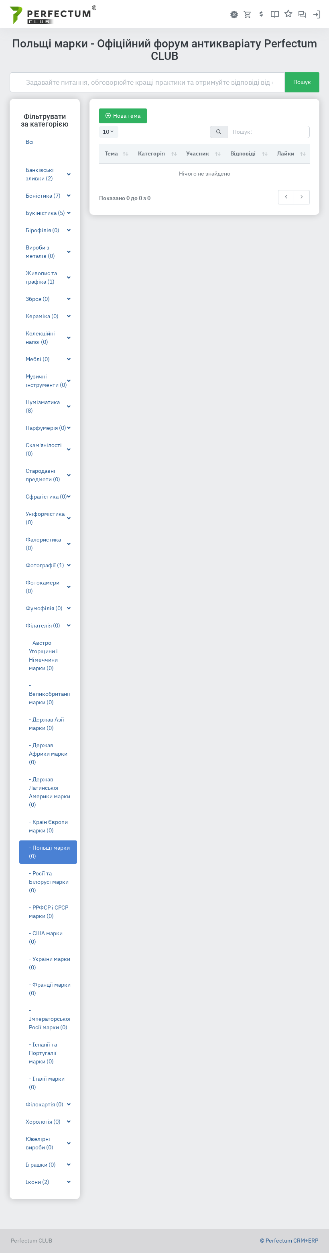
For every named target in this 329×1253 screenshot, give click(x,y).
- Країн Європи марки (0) (48, 826)
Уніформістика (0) (45, 518)
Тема (111, 153)
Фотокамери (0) (42, 587)
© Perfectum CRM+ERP (289, 1240)
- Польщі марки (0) (49, 852)
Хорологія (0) (43, 1121)
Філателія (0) (43, 625)
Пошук (302, 82)
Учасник (197, 153)
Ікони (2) (37, 1182)
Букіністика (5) (45, 213)
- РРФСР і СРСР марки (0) (48, 912)
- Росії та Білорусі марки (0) (49, 882)
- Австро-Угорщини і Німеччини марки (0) (43, 655)
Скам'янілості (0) (44, 449)
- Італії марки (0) (47, 1083)
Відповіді (243, 153)
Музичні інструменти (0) (46, 380)
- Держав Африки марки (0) (48, 754)
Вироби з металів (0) (40, 252)
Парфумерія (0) (46, 427)
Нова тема (126, 115)
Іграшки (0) (41, 1164)
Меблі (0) (38, 359)
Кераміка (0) (42, 316)
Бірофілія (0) (42, 230)
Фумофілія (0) (44, 608)
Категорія (151, 153)
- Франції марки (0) (50, 989)
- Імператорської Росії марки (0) (50, 1019)
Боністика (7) (43, 195)
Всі (30, 141)
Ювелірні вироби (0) (39, 1143)
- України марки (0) (49, 963)
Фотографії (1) (45, 565)
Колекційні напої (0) (40, 337)
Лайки (285, 153)
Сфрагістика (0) (46, 496)
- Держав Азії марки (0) (46, 724)
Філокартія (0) (44, 1104)
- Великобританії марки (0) (49, 694)
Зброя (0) (38, 299)
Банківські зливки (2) (40, 174)
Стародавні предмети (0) (43, 475)
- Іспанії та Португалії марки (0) (43, 1053)
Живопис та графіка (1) (41, 277)
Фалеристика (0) (43, 544)
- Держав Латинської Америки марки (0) (49, 792)
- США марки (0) (46, 937)
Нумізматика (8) (43, 406)
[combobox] (108, 132)
